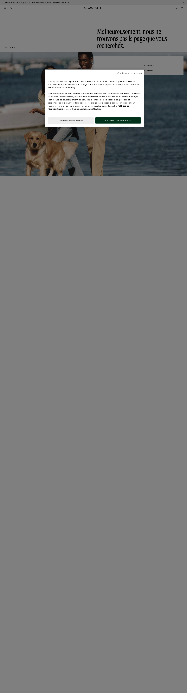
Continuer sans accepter (129, 73)
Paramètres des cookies (71, 120)
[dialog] (94, 98)
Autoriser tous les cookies (118, 120)
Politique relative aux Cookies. (87, 109)
